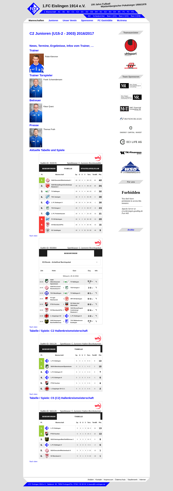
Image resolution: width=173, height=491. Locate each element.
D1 (82, 12)
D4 (96, 12)
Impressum (108, 480)
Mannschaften (36, 20)
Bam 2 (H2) (124, 16)
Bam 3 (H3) (135, 16)
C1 (73, 12)
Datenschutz (120, 480)
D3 (91, 12)
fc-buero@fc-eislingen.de (96, 484)
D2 (87, 12)
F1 (124, 12)
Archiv (131, 230)
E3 (110, 12)
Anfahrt (91, 480)
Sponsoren (87, 20)
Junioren (53, 20)
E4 (114, 12)
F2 (128, 12)
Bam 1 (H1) (112, 16)
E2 (105, 12)
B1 (64, 12)
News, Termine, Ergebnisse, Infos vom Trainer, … (62, 45)
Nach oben (33, 236)
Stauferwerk (133, 480)
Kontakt (98, 480)
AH (89, 16)
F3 (132, 12)
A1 (59, 12)
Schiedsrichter (99, 16)
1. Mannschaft (50, 12)
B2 (68, 12)
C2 (77, 12)
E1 (101, 12)
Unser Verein (70, 20)
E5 (119, 12)
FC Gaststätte (105, 20)
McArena (122, 20)
